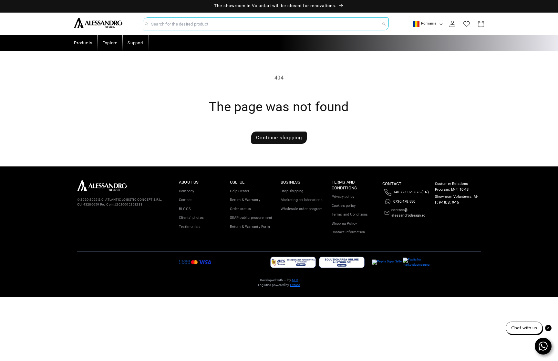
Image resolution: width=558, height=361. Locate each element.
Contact (185, 200)
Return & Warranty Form (250, 227)
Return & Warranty (245, 200)
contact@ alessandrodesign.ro (408, 213)
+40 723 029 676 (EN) (411, 192)
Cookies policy (344, 206)
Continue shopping (279, 138)
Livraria (295, 285)
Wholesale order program (302, 209)
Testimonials (190, 227)
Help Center (240, 191)
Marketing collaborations (302, 200)
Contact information (348, 232)
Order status (240, 209)
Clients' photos (191, 218)
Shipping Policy (344, 223)
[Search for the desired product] (384, 24)
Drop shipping (292, 191)
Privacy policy (343, 197)
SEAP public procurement (251, 218)
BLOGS (185, 209)
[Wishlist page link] (466, 24)
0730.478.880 (404, 201)
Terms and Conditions (350, 214)
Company (186, 191)
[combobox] (266, 23)
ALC (295, 280)
